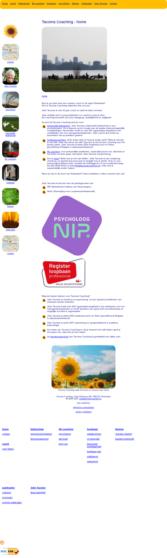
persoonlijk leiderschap (10, 134)
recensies (7, 497)
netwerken (92, 461)
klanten (75, 3)
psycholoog (65, 434)
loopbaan (51, 3)
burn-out (63, 444)
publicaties (86, 3)
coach (13, 3)
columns (6, 492)
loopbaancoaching (56, 140)
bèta (56, 158)
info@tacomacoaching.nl (87, 165)
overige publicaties (12, 502)
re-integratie (93, 439)
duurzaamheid (37, 492)
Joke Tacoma (100, 3)
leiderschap (24, 3)
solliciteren (92, 456)
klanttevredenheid (124, 439)
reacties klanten (123, 434)
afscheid (63, 439)
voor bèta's (64, 3)
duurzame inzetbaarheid (94, 445)
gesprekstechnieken (41, 434)
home (5, 3)
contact (113, 3)
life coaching (38, 3)
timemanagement (39, 439)
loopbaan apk (94, 451)
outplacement (94, 434)
